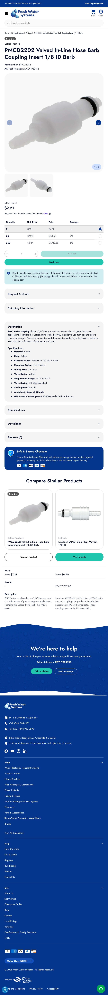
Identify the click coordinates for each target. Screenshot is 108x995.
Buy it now (54, 262)
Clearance (9, 807)
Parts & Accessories (14, 812)
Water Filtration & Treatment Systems (21, 767)
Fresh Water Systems (23, 969)
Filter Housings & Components (18, 784)
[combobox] (54, 23)
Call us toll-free (42, 671)
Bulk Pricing (10, 865)
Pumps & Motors (12, 773)
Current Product (28, 557)
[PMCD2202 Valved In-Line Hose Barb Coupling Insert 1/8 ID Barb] (28, 513)
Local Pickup (10, 921)
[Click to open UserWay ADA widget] (5, 989)
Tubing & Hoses (12, 796)
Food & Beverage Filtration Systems (21, 801)
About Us (8, 893)
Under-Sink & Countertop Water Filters (22, 818)
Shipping (8, 860)
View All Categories (13, 833)
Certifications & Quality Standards (20, 932)
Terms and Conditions (14, 988)
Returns (8, 871)
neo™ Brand (10, 898)
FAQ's (7, 938)
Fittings (29, 33)
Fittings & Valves (17, 33)
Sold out (72, 253)
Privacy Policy (35, 988)
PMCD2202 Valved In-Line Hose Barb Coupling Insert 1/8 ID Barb (58, 33)
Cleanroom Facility (13, 904)
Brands (7, 824)
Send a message (65, 671)
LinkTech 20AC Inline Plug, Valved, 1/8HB (77, 543)
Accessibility (52, 988)
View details (79, 557)
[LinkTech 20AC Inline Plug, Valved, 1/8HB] (79, 513)
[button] (93, 13)
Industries (9, 926)
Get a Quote (10, 854)
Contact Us (9, 877)
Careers (8, 915)
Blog (6, 910)
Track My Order (12, 849)
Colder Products (12, 43)
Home (6, 33)
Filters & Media (11, 790)
